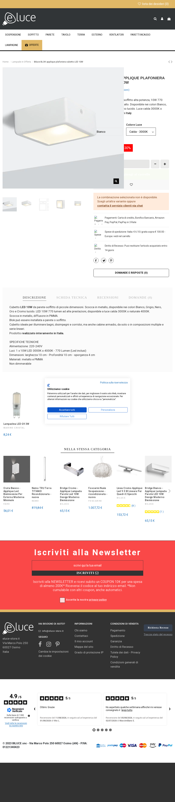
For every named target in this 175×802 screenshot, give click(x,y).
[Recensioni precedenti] (34, 709)
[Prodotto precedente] (169, 61)
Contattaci (81, 636)
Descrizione (34, 297)
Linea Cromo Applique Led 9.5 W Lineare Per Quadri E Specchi (129, 491)
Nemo (35, 501)
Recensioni (108, 297)
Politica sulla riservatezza (114, 382)
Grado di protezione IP (89, 652)
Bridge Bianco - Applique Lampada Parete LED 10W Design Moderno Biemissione (156, 494)
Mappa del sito (84, 646)
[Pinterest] (111, 260)
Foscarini (95, 501)
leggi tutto (127, 710)
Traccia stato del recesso (158, 634)
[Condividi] (96, 260)
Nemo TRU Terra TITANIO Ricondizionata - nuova (42, 493)
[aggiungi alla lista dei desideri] (131, 185)
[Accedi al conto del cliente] (162, 19)
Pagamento (117, 630)
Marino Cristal (14, 428)
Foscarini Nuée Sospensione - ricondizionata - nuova (97, 493)
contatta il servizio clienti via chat (120, 205)
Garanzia (116, 641)
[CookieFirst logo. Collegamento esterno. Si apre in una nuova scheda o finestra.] (48, 385)
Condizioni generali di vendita (124, 664)
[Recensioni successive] (169, 709)
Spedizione (117, 636)
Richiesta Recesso (158, 627)
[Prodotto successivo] (171, 61)
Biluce (64, 504)
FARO (6, 504)
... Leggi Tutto (100, 117)
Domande (140, 297)
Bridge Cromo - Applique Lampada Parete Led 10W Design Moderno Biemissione (71, 494)
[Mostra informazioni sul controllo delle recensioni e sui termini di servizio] (29, 715)
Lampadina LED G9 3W (16, 424)
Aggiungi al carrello (134, 174)
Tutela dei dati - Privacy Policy (125, 655)
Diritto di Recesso (121, 646)
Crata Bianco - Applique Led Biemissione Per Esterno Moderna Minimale (13, 494)
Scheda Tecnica (71, 297)
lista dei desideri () (155, 4)
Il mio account (84, 641)
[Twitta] (104, 260)
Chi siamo (81, 630)
